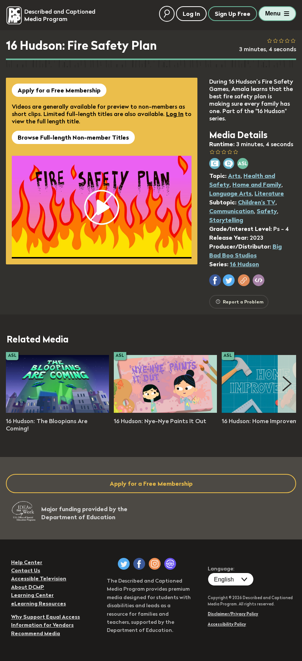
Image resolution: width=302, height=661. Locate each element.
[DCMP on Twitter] (124, 564)
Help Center (26, 562)
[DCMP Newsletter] (170, 564)
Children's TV (256, 202)
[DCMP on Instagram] (155, 564)
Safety (267, 211)
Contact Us (25, 570)
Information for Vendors (42, 625)
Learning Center (32, 595)
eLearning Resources (38, 603)
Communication (231, 211)
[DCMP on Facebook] (139, 564)
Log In (174, 113)
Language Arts (230, 193)
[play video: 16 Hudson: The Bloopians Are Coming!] (57, 410)
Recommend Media (35, 633)
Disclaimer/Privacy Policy (233, 613)
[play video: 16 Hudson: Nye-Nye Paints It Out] (165, 410)
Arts (234, 175)
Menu (273, 13)
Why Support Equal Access (45, 616)
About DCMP (27, 587)
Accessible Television (38, 578)
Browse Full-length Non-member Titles (73, 137)
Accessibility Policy (227, 624)
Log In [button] (191, 13)
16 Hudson (244, 264)
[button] (215, 280)
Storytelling (226, 220)
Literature (269, 193)
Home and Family (256, 184)
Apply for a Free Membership (59, 90)
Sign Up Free (232, 13)
